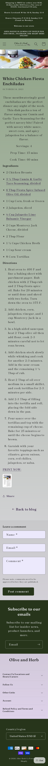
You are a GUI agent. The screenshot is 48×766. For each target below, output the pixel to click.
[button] (4, 44)
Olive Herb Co (23, 758)
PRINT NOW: (12, 469)
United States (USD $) (23, 736)
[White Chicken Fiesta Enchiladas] (7, 487)
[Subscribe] (39, 644)
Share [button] (10, 496)
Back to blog (26, 509)
